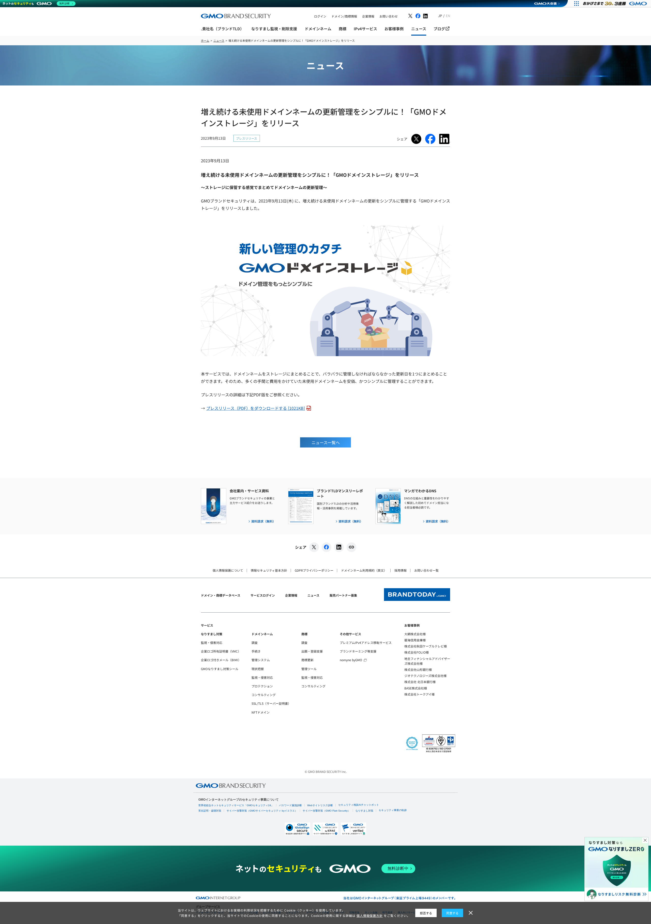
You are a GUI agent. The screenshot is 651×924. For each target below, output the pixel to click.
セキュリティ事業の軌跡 (393, 810)
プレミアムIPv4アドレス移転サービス (366, 642)
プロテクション (262, 686)
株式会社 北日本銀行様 (420, 682)
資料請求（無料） (263, 521)
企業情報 (291, 595)
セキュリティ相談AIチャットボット (358, 804)
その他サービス (350, 634)
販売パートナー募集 (343, 595)
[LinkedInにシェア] (339, 547)
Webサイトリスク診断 (320, 805)
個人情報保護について (228, 570)
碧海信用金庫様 (415, 640)
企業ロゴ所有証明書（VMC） (221, 651)
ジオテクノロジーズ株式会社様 (425, 675)
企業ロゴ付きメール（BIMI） (221, 660)
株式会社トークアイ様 (419, 694)
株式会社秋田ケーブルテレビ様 (425, 646)
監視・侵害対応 (211, 642)
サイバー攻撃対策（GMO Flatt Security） (326, 810)
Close (645, 840)
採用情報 (400, 570)
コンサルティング (263, 694)
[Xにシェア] (314, 547)
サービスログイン (262, 595)
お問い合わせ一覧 (426, 570)
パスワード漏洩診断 (290, 805)
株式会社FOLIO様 (416, 652)
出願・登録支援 (312, 651)
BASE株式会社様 (415, 688)
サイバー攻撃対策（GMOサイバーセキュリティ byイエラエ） (262, 810)
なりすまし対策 (211, 634)
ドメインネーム (262, 634)
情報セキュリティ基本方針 (269, 570)
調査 (254, 642)
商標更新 (307, 660)
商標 (304, 634)
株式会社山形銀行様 (418, 669)
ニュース (313, 595)
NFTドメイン (260, 712)
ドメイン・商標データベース (220, 595)
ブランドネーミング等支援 (358, 651)
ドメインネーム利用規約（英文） (364, 570)
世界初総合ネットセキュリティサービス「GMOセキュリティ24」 (236, 805)
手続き (256, 651)
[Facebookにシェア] (326, 547)
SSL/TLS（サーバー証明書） (271, 703)
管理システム (260, 660)
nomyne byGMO (351, 660)
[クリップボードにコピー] (351, 547)
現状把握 (257, 669)
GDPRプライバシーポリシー (314, 570)
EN (448, 15)
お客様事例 (412, 625)
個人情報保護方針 (370, 915)
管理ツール (309, 669)
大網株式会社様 (415, 634)
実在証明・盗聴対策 (209, 810)
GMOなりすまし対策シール (219, 669)
